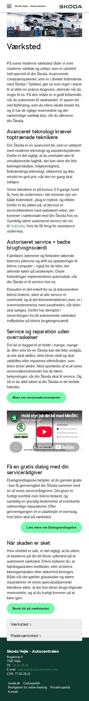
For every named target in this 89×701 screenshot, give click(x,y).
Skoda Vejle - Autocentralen (30, 6)
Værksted (19, 624)
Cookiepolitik (31, 683)
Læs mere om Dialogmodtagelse (51, 527)
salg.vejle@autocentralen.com (37, 669)
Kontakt (13, 691)
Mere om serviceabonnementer (36, 397)
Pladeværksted (24, 635)
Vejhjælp (17, 226)
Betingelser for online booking (27, 687)
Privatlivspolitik (60, 687)
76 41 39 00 (21, 665)
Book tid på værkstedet (31, 608)
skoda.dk (14, 683)
